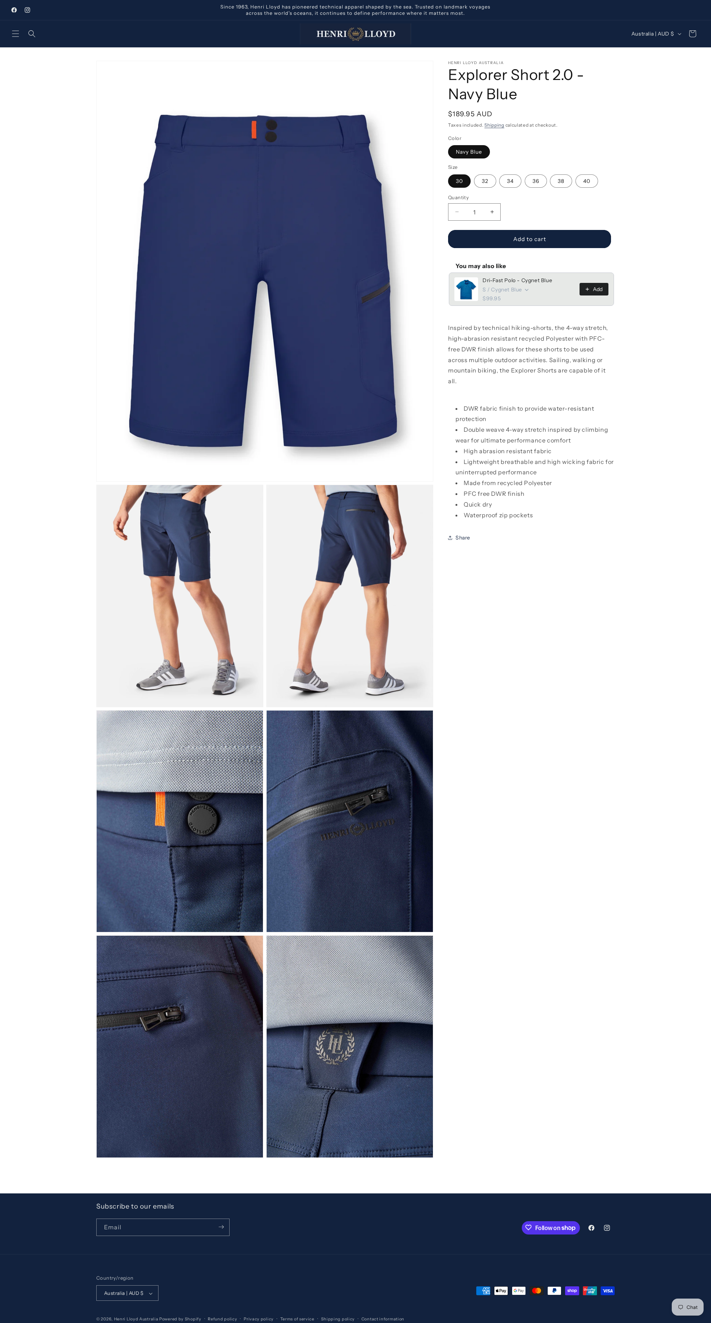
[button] (15, 34)
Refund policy (222, 1319)
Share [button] (462, 537)
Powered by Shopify (180, 1319)
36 (536, 180)
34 (510, 180)
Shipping (494, 125)
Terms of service (297, 1319)
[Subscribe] (221, 1227)
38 (561, 180)
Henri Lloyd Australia (136, 1319)
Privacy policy (259, 1319)
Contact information (382, 1319)
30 (459, 180)
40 (586, 180)
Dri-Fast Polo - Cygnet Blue (517, 280)
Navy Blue (469, 151)
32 (485, 180)
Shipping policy (338, 1319)
